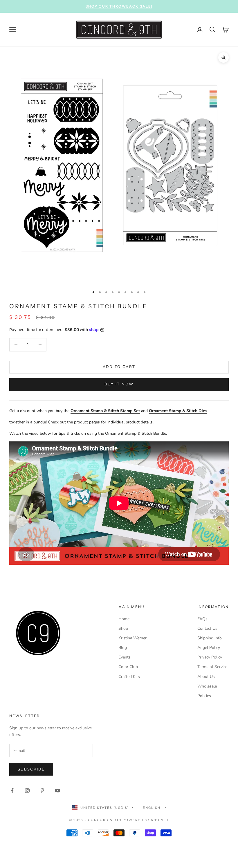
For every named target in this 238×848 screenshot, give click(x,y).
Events (124, 657)
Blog (122, 647)
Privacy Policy (209, 657)
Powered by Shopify (146, 820)
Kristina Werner (132, 638)
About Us (206, 676)
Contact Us (207, 628)
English (152, 808)
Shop (123, 628)
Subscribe (31, 769)
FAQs (202, 619)
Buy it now (119, 384)
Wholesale (207, 686)
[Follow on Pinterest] (42, 790)
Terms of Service (212, 667)
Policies (204, 696)
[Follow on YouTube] (57, 790)
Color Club (128, 667)
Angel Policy (208, 647)
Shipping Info (209, 638)
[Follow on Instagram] (27, 790)
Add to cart (119, 366)
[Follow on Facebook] (12, 790)
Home (123, 619)
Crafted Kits (129, 676)
